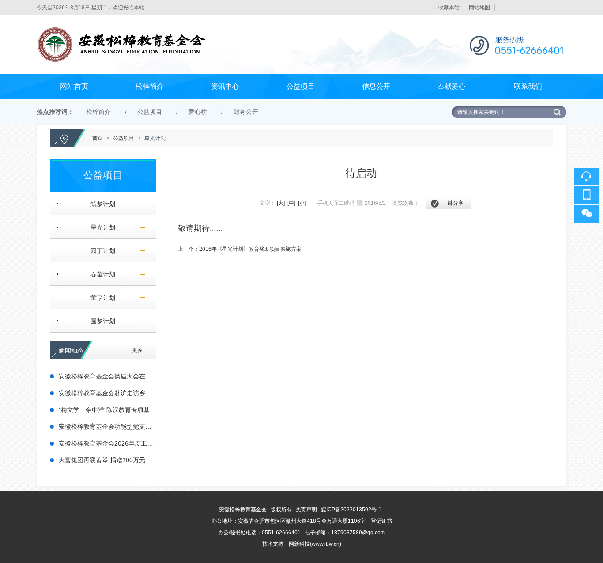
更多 (137, 350)
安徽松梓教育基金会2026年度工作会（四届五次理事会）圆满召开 (149, 443)
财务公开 (246, 111)
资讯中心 (225, 86)
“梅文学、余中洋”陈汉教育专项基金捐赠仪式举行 (126, 409)
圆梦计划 (99, 321)
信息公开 (376, 86)
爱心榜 (197, 111)
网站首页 (74, 86)
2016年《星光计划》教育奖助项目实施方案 (250, 249)
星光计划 (155, 138)
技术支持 (272, 544)
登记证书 (381, 521)
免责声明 (306, 509)
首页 (97, 138)
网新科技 (299, 544)
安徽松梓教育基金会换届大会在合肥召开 (114, 376)
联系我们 (528, 86)
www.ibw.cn (325, 544)
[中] (291, 203)
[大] (281, 203)
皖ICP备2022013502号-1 (351, 509)
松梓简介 (150, 86)
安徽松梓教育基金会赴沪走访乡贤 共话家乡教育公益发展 (137, 393)
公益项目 (300, 86)
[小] (302, 203)
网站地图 (479, 7)
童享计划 (99, 297)
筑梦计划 (99, 204)
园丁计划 (99, 250)
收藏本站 (449, 7)
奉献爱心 (451, 86)
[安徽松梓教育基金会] (301, 19)
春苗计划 (99, 274)
